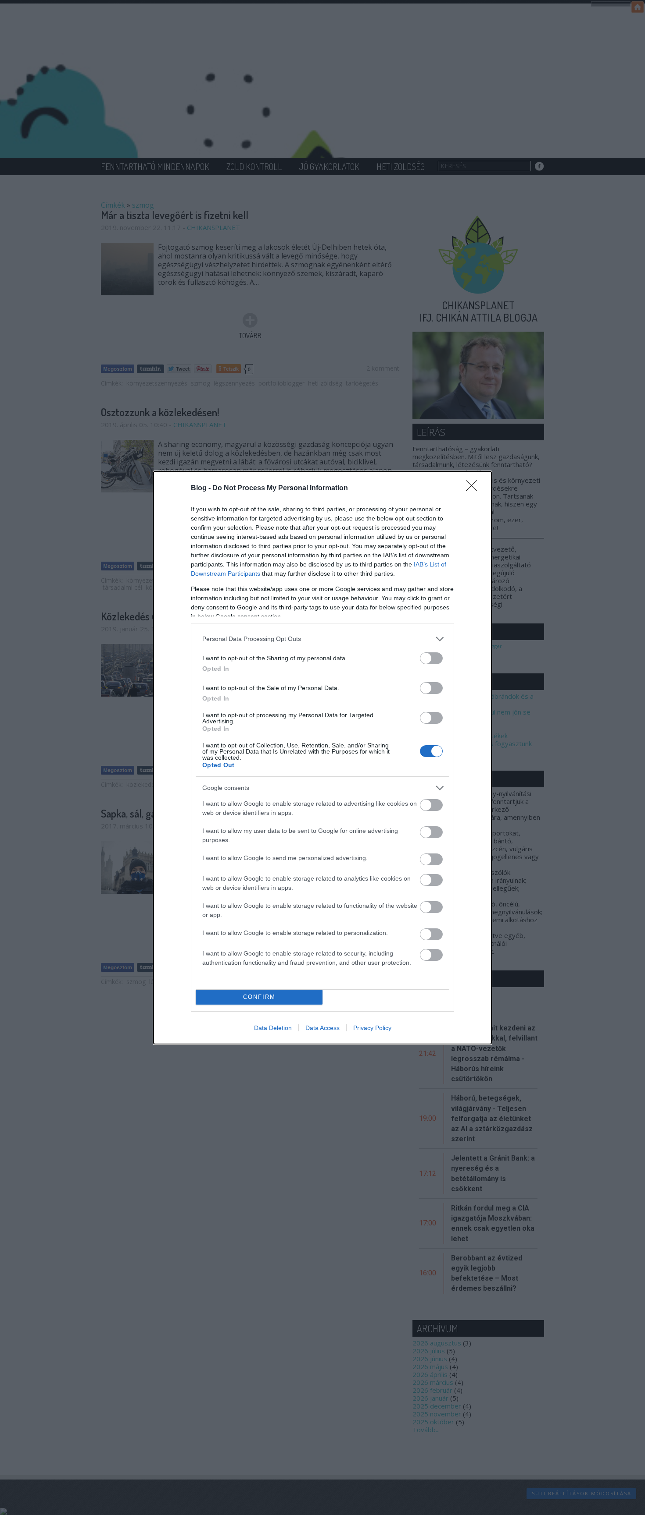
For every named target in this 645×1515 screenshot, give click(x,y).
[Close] (474, 488)
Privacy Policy (372, 1027)
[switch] (431, 658)
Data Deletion (273, 1027)
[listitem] (322, 639)
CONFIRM (259, 997)
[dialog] (322, 757)
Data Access (322, 1027)
